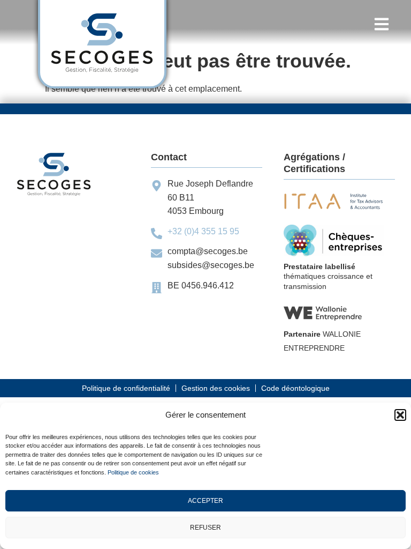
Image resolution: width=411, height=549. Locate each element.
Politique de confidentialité (126, 388)
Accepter (205, 501)
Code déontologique (295, 388)
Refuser (205, 527)
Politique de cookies (133, 472)
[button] (400, 415)
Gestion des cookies (215, 388)
